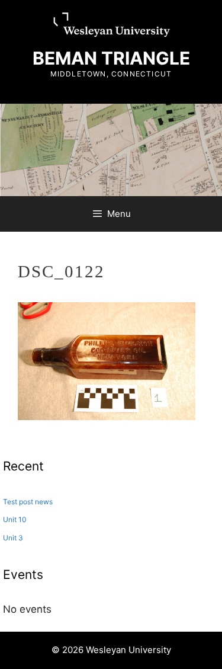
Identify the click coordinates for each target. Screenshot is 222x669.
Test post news (28, 501)
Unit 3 (13, 537)
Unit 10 (15, 519)
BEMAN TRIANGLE (111, 58)
